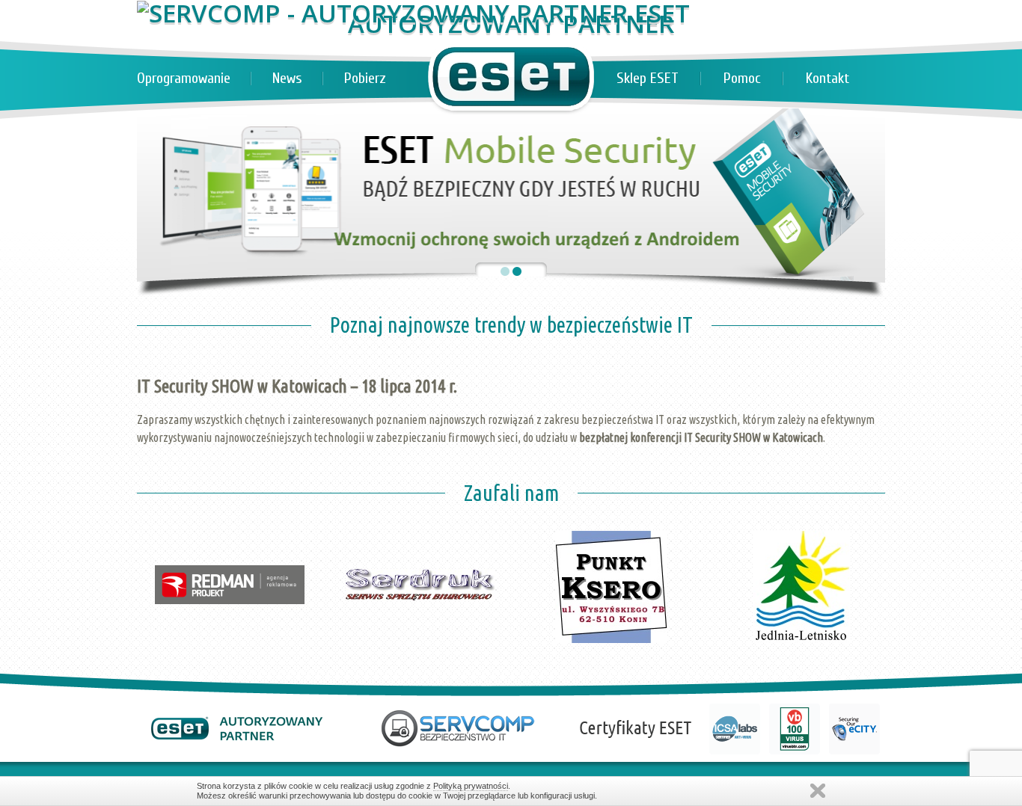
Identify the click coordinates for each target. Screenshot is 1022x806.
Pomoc (742, 78)
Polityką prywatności (470, 785)
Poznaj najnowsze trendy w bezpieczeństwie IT (511, 324)
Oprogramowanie (183, 78)
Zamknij (817, 791)
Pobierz (365, 78)
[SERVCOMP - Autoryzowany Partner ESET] (413, 13)
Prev (156, 500)
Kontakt (827, 78)
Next (866, 500)
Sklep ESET (647, 78)
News (287, 78)
